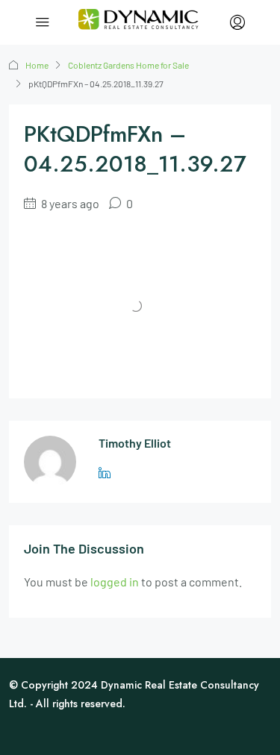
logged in (114, 581)
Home (37, 65)
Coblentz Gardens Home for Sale (128, 65)
